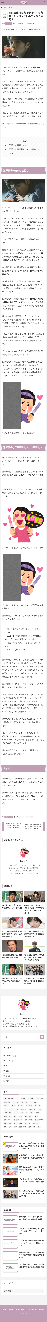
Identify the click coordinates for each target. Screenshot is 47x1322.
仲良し (16, 1113)
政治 (7, 1071)
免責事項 (41, 1309)
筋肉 (5, 1127)
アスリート (24, 1102)
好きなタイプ (7, 1116)
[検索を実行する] (42, 1037)
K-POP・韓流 (11, 1056)
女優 (37, 1113)
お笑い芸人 (40, 1098)
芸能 (7, 1081)
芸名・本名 (22, 1127)
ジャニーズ (8, 23)
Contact (10, 1309)
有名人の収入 (7, 1120)
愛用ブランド (28, 1116)
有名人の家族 (39, 1120)
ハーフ (6, 1109)
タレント (37, 1106)
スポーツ (9, 1066)
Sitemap (16, 1309)
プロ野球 (23, 1109)
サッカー (20, 1106)
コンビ (13, 1106)
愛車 (36, 1116)
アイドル (15, 1102)
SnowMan (20, 817)
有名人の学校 (28, 1120)
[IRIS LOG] (23, 2)
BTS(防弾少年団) (9, 1098)
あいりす (23, 861)
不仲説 (40, 1109)
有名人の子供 (18, 1120)
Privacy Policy (32, 1309)
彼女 (20, 1116)
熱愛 (20, 1123)
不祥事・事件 (7, 1113)
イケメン (6, 1106)
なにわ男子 (7, 1102)
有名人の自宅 (7, 1123)
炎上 (15, 1123)
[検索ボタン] (44, 2)
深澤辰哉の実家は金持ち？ (19, 145)
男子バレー (35, 1123)
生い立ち (27, 1123)
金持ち (40, 1127)
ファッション (14, 1109)
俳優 (22, 1113)
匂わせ (32, 1113)
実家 (15, 1116)
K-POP (23, 1098)
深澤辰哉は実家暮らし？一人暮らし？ (24, 149)
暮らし (8, 1076)
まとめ (11, 153)
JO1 (17, 1098)
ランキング (32, 1109)
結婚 (10, 1127)
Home (4, 1309)
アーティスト (34, 1102)
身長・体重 (32, 1127)
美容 (15, 1127)
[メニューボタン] (2, 2)
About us (24, 1309)
